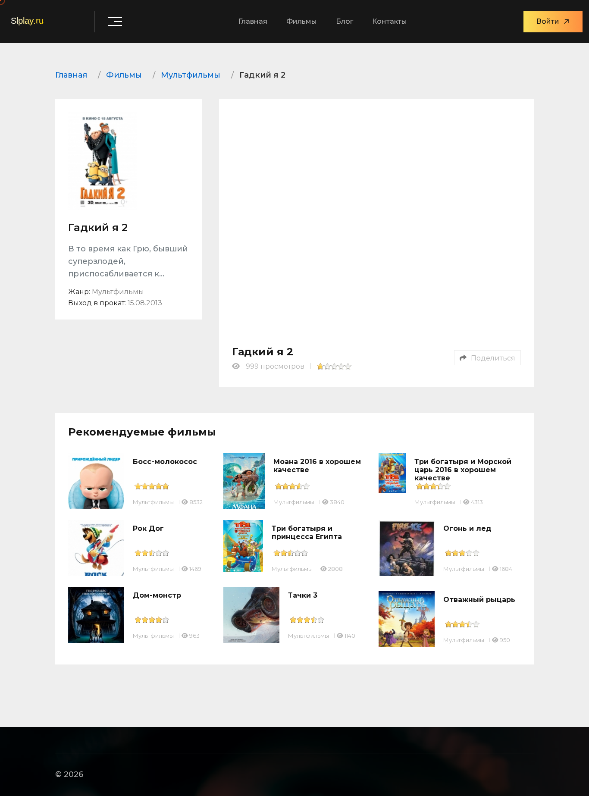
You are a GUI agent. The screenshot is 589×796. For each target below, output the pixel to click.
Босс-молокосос (165, 462)
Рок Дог (148, 528)
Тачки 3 (302, 595)
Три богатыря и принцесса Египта (307, 532)
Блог (344, 21)
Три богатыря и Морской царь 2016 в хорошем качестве (462, 470)
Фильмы (301, 21)
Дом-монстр (157, 595)
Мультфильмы (153, 501)
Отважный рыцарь (479, 599)
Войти (547, 21)
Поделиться (493, 358)
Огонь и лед (467, 528)
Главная (252, 21)
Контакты (389, 21)
